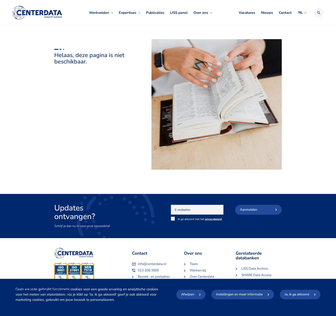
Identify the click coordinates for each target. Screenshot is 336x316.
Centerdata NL (37, 12)
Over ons (200, 12)
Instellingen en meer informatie (239, 294)
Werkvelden (99, 12)
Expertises (127, 12)
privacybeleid (213, 219)
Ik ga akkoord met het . (200, 221)
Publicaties (155, 12)
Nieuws (267, 12)
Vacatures (247, 12)
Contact (285, 12)
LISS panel (179, 12)
